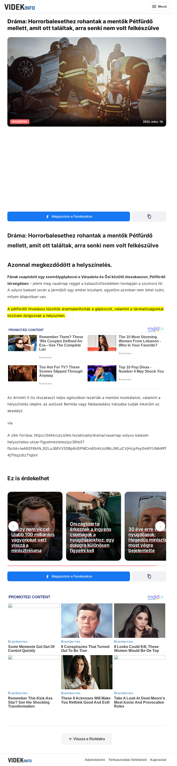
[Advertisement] (88, 166)
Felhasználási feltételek (128, 759)
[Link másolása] (149, 216)
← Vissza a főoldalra (87, 738)
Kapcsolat (158, 759)
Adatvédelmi (95, 759)
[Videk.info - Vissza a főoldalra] (19, 6)
